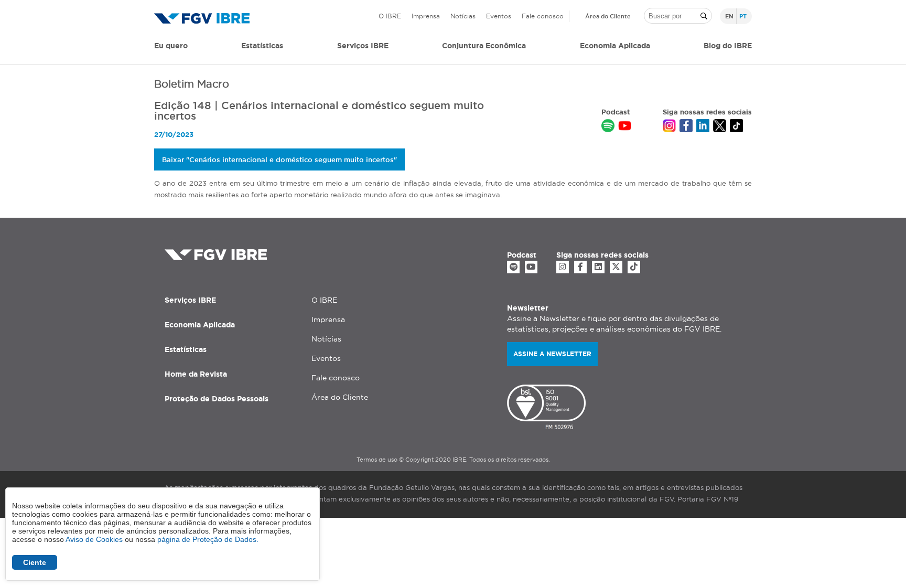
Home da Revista (196, 374)
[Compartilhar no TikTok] (736, 127)
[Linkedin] (598, 267)
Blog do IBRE (728, 45)
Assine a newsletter (552, 353)
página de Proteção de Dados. (207, 539)
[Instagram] (562, 267)
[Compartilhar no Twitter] (719, 127)
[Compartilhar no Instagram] (669, 127)
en (729, 16)
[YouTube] (531, 267)
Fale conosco (543, 16)
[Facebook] (580, 267)
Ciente (34, 562)
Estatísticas (262, 45)
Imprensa (426, 16)
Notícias (463, 16)
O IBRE (390, 16)
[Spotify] (513, 267)
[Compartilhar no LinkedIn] (702, 127)
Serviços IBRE (190, 300)
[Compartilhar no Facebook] (686, 127)
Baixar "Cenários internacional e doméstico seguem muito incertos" (279, 159)
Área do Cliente (608, 16)
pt (743, 16)
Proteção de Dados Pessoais (216, 399)
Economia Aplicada (200, 325)
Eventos (498, 16)
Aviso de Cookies (94, 539)
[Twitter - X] (616, 267)
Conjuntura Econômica (484, 45)
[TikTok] (634, 267)
